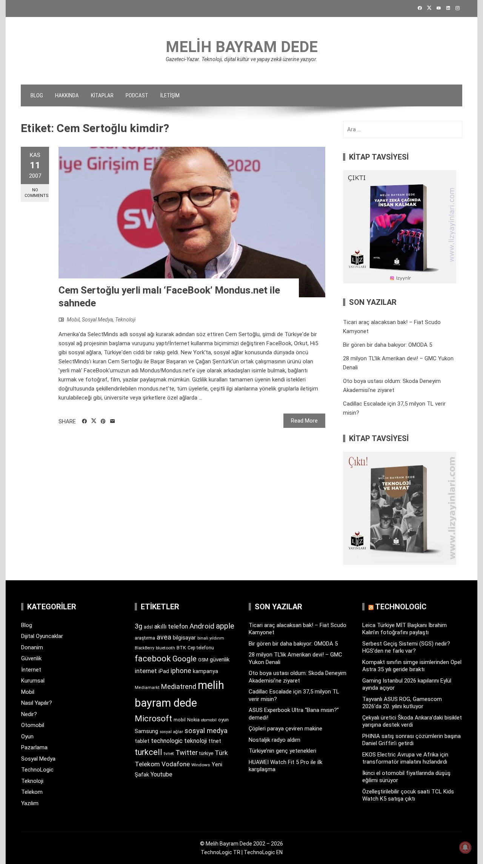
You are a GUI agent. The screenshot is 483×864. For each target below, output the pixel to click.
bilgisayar (184, 638)
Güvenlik (31, 658)
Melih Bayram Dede (242, 47)
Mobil (73, 320)
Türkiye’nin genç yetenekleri (282, 750)
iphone (181, 671)
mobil (180, 720)
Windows (200, 764)
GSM (203, 660)
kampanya (205, 671)
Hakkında (67, 95)
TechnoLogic (37, 769)
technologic (167, 740)
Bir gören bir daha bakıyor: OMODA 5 (387, 344)
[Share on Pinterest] (103, 421)
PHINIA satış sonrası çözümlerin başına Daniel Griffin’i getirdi (411, 740)
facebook (153, 658)
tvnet (169, 753)
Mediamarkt (147, 687)
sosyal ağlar (171, 731)
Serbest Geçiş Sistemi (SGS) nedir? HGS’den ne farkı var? (406, 647)
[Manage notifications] (465, 847)
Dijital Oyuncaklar (42, 636)
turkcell (148, 752)
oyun (223, 720)
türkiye (206, 753)
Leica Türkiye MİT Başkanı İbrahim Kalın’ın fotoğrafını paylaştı (404, 629)
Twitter (186, 752)
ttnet (214, 741)
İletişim (170, 95)
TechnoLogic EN (263, 852)
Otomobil (32, 725)
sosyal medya (206, 731)
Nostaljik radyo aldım (274, 739)
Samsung (146, 731)
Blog (37, 95)
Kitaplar (102, 95)
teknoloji (195, 740)
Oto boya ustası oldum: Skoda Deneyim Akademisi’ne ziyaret (297, 677)
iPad (163, 671)
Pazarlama (34, 747)
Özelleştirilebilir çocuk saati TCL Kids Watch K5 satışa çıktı (408, 795)
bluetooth (165, 647)
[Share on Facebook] (84, 421)
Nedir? (29, 714)
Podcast (137, 95)
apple (225, 625)
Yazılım (29, 803)
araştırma (145, 638)
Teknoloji (125, 320)
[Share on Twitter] (93, 421)
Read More (304, 420)
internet (146, 671)
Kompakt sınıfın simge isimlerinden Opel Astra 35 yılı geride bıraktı (411, 666)
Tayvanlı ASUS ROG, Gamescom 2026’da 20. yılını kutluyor (402, 703)
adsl (148, 627)
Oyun (27, 736)
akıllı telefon (171, 626)
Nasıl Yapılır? (36, 703)
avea (164, 637)
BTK (181, 647)
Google (184, 658)
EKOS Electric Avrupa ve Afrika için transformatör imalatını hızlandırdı (405, 758)
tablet (142, 741)
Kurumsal (33, 680)
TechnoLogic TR (220, 852)
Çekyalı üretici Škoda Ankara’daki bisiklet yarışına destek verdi (412, 721)
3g (138, 626)
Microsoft (153, 718)
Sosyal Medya (97, 320)
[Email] (112, 421)
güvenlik (219, 659)
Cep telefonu (201, 647)
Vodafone (176, 764)
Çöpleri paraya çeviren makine (285, 728)
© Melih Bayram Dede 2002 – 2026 (241, 844)
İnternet (31, 669)
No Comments (37, 193)
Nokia (193, 720)
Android (201, 626)
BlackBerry (144, 648)
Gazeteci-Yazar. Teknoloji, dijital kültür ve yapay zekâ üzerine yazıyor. (241, 59)
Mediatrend (178, 686)
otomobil (209, 720)
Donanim (32, 647)
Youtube (161, 774)
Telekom (32, 792)
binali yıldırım (210, 638)
